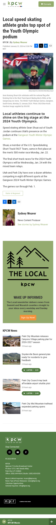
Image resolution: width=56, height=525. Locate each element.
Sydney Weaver (20, 42)
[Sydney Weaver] (9, 217)
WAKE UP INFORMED (28, 297)
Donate (47, 4)
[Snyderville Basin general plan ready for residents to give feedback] (11, 359)
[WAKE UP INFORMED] (28, 266)
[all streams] (52, 521)
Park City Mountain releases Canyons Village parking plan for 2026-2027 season (37, 339)
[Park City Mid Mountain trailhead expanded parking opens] (11, 408)
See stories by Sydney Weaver (33, 224)
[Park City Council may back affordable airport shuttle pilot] (11, 385)
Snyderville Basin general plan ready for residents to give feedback (36, 357)
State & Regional (13, 193)
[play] (4, 521)
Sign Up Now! (28, 317)
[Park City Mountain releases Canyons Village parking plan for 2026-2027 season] (11, 341)
